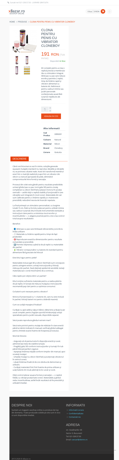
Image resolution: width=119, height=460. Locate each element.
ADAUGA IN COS (51, 116)
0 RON (96, 11)
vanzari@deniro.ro (80, 439)
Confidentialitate (76, 413)
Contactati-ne (75, 417)
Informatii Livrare (76, 410)
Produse (22, 22)
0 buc (90, 11)
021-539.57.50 (25, 2)
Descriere (20, 159)
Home (12, 22)
